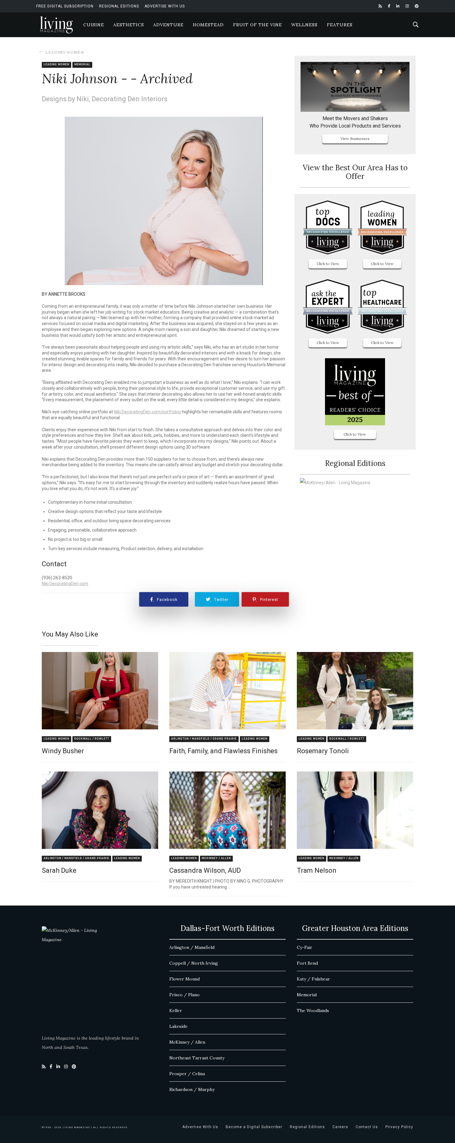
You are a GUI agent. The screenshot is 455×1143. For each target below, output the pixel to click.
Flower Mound (184, 979)
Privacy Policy (399, 1127)
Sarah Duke (59, 870)
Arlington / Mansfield (191, 947)
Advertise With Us (165, 6)
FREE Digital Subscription (64, 6)
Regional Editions (119, 6)
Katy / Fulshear (313, 979)
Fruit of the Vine (257, 25)
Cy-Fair (304, 947)
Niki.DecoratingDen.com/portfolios (147, 411)
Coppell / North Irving (193, 963)
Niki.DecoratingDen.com (65, 583)
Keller (175, 1010)
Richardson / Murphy (191, 1089)
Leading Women (65, 52)
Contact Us (367, 1127)
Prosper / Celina (187, 1073)
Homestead (208, 25)
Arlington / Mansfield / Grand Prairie (204, 739)
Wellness (304, 25)
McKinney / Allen (216, 858)
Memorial (82, 64)
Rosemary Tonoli (323, 751)
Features (340, 25)
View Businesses (355, 138)
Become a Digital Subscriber (254, 1127)
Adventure (168, 25)
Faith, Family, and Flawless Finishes (223, 751)
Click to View (328, 263)
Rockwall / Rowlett (91, 739)
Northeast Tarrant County (196, 1058)
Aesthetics (128, 25)
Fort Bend (307, 963)
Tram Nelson (316, 870)
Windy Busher (63, 751)
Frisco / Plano (184, 994)
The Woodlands (313, 1010)
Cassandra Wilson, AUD (205, 870)
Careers (340, 1127)
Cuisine (93, 25)
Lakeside (178, 1026)
